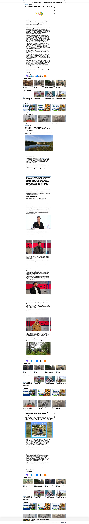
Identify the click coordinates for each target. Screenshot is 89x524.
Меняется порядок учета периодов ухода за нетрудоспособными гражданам (36, 2)
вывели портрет (34, 298)
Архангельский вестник (29, 0)
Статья (24, 2)
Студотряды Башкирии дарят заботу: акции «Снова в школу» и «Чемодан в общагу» (47, 2)
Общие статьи (27, 4)
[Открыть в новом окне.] (28, 76)
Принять (63, 522)
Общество (26, 410)
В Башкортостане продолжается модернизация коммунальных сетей (58, 2)
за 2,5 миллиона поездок (44, 158)
